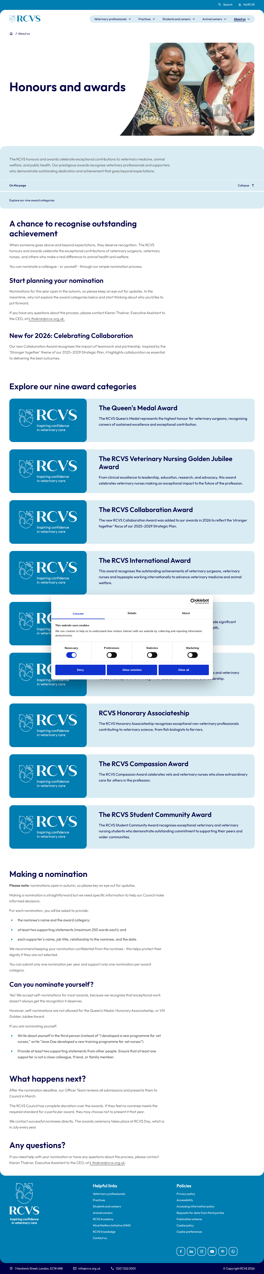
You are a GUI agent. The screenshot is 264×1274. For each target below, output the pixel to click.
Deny (80, 669)
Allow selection (132, 669)
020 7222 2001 (126, 1268)
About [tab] (186, 612)
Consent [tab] (78, 613)
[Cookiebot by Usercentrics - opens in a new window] (193, 601)
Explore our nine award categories (31, 200)
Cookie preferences (189, 1231)
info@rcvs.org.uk (89, 1268)
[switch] (112, 655)
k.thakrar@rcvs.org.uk (107, 1162)
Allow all (183, 669)
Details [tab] (132, 612)
